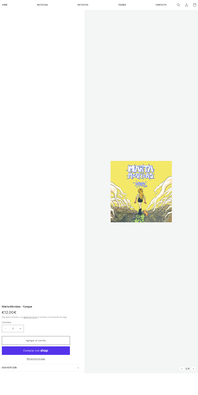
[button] (178, 5)
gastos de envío (30, 317)
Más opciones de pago (36, 359)
